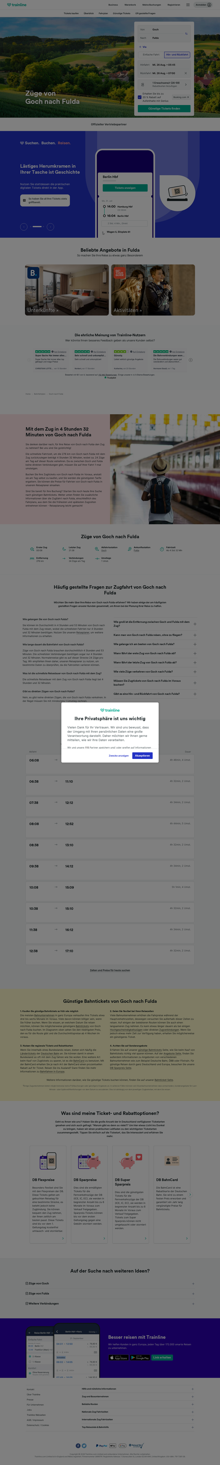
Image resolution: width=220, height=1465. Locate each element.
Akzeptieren (142, 755)
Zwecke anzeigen (119, 755)
